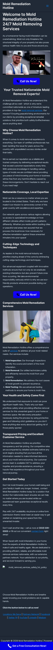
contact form (37, 531)
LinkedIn (33, 617)
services (14, 351)
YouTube (23, 617)
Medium (42, 617)
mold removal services (32, 110)
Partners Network (31, 614)
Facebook (45, 614)
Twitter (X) (13, 617)
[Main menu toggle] (47, 6)
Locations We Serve (12, 614)
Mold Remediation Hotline (16, 6)
